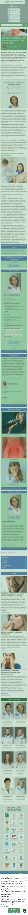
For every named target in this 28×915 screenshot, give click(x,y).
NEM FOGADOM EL (14, 912)
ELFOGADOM (14, 909)
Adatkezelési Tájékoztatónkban (17, 886)
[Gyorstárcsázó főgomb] (25, 911)
